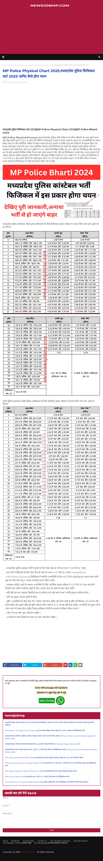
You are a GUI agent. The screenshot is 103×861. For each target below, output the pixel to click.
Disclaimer (15, 841)
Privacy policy (28, 841)
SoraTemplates (18, 857)
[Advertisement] (51, 32)
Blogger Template (44, 857)
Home (5, 841)
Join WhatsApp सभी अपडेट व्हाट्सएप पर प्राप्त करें (50, 843)
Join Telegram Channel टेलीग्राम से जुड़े (17, 843)
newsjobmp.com (28, 852)
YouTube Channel (80, 841)
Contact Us (42, 841)
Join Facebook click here (60, 841)
